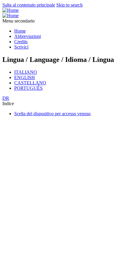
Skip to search (69, 4)
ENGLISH (24, 77)
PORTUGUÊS (28, 88)
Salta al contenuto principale (28, 4)
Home (20, 30)
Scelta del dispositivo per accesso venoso (52, 113)
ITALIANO (25, 72)
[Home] (10, 10)
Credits (21, 41)
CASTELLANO (30, 82)
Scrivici (21, 46)
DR (5, 98)
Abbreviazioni (27, 36)
